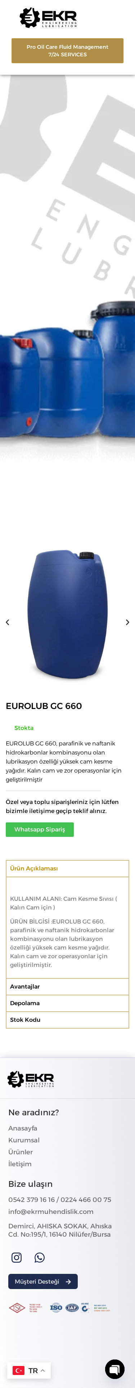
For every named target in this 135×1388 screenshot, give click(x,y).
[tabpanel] (67, 927)
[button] (7, 622)
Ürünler (20, 1152)
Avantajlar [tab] (25, 986)
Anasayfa (22, 1128)
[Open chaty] (115, 1369)
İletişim (20, 1164)
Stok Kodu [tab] (25, 1019)
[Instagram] (16, 1257)
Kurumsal (24, 1140)
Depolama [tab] (25, 1003)
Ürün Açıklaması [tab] (34, 868)
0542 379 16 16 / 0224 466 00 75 (59, 1200)
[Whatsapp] (39, 1257)
